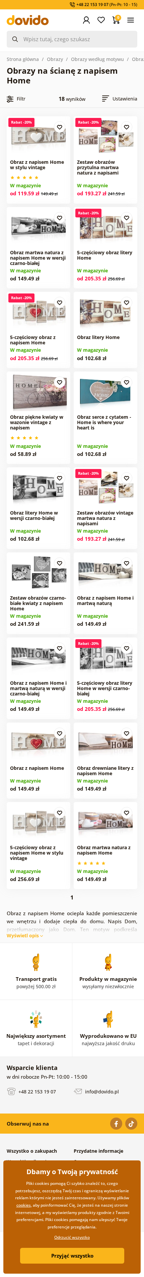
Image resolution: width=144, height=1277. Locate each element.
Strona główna (23, 59)
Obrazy (55, 59)
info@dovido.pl (101, 1091)
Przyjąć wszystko (72, 1255)
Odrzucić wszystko (72, 1237)
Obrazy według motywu (97, 59)
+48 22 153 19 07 (36, 1091)
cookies (23, 1205)
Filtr (21, 98)
